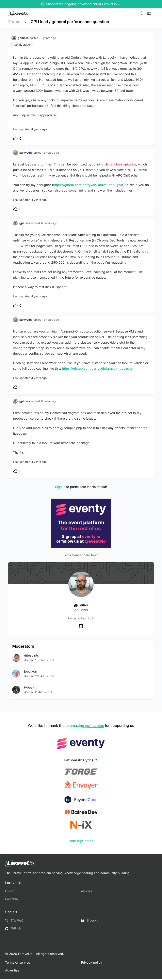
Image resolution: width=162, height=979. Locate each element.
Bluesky (92, 920)
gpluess (81, 607)
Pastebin (11, 899)
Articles (86, 891)
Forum (14, 21)
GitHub (15, 928)
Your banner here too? (81, 555)
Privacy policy (91, 962)
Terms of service (17, 962)
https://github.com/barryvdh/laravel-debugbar (88, 185)
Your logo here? (81, 841)
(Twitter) (16, 920)
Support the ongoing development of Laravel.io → (83, 4)
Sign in (60, 487)
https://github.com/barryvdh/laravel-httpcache (97, 368)
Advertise (12, 970)
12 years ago (50, 152)
